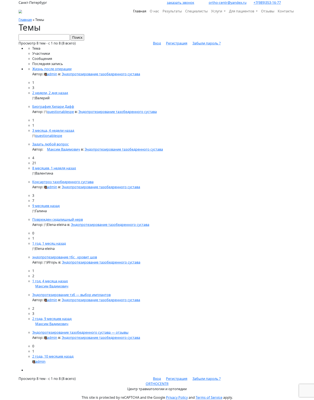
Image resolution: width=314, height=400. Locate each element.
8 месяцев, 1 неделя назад (54, 168)
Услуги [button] (217, 11)
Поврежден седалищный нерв (57, 219)
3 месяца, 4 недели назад (53, 130)
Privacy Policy (177, 397)
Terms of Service (209, 397)
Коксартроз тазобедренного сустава (63, 181)
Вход (157, 43)
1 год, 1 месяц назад (49, 243)
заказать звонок (180, 2)
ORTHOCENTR (157, 383)
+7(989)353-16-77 (267, 2)
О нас (154, 11)
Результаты (172, 11)
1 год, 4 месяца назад (50, 281)
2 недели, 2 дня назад (50, 92)
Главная (139, 11)
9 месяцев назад (46, 205)
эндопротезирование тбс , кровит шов (64, 257)
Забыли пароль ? (206, 43)
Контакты (286, 11)
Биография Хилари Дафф (53, 106)
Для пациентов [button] (242, 11)
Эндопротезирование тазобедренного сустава (101, 74)
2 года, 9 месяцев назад (52, 318)
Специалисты (196, 11)
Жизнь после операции (52, 69)
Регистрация (176, 43)
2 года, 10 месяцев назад (52, 356)
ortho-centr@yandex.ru (228, 2)
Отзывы (267, 11)
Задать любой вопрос (50, 144)
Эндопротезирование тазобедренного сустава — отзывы (80, 332)
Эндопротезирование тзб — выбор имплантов (71, 294)
